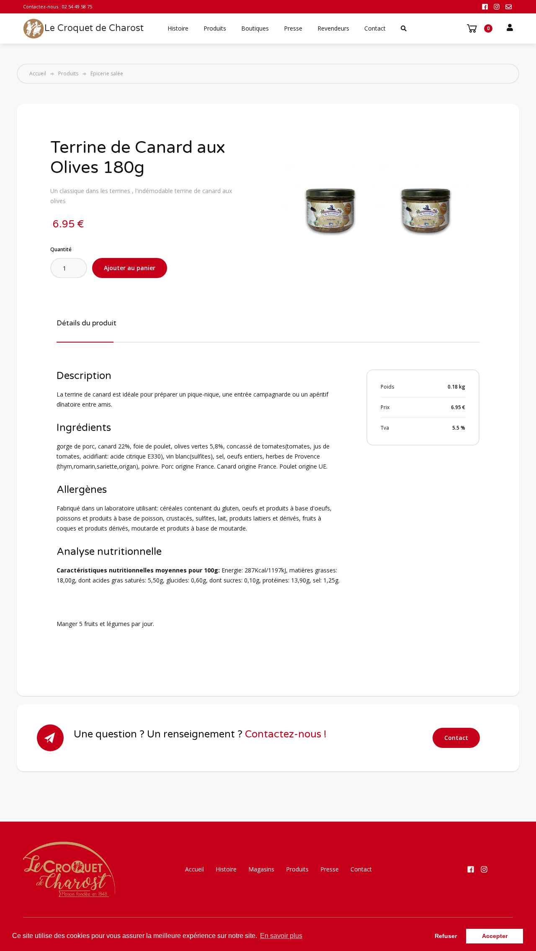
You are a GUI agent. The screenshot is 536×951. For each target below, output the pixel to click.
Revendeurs (333, 28)
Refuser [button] (446, 936)
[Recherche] (403, 28)
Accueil (37, 73)
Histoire (178, 28)
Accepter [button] (495, 936)
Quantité (61, 249)
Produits (215, 28)
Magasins (261, 869)
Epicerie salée (106, 73)
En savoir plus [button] (281, 935)
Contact (375, 28)
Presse (293, 28)
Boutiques (255, 28)
